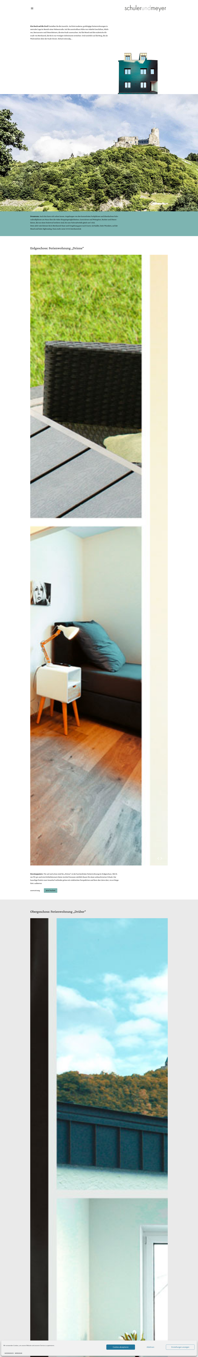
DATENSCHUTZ (9, 1353)
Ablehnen (150, 1347)
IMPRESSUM (18, 1353)
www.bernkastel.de (73, 229)
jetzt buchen (50, 890)
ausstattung (35, 890)
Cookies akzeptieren (121, 1347)
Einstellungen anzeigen (180, 1347)
